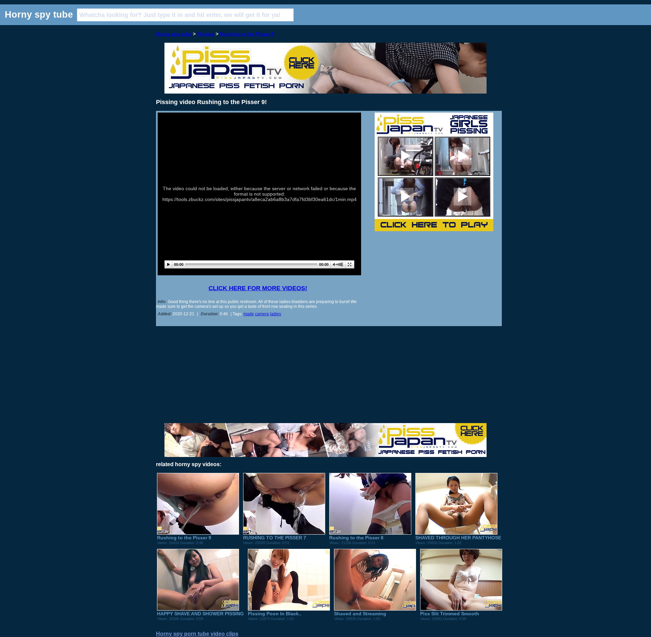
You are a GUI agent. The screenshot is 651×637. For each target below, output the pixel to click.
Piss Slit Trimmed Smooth (449, 613)
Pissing (205, 34)
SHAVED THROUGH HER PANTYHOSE (458, 537)
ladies (275, 314)
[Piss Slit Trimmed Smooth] (461, 609)
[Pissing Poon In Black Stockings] (289, 609)
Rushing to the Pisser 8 (356, 537)
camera (262, 314)
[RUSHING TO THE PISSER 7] (284, 533)
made (248, 314)
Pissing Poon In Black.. (274, 613)
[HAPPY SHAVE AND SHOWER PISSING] (198, 609)
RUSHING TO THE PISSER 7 (274, 537)
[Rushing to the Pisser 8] (370, 533)
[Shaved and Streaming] (375, 609)
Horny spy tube (174, 34)
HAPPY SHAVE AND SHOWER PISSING (200, 613)
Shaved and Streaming (360, 613)
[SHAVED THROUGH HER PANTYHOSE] (456, 533)
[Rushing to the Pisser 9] (198, 533)
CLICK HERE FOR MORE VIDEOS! (258, 288)
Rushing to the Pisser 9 (247, 34)
